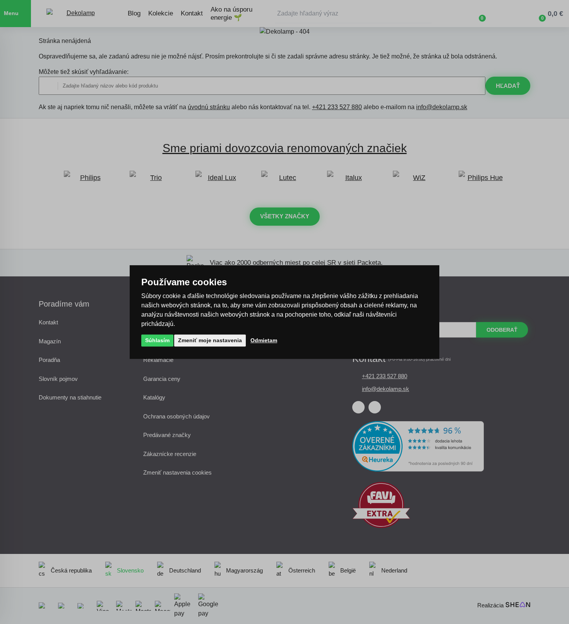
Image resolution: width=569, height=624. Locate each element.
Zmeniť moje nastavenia (210, 340)
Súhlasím (157, 340)
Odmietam (263, 340)
